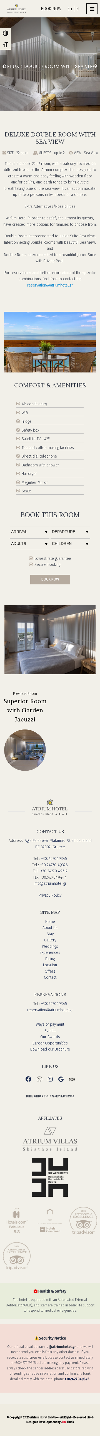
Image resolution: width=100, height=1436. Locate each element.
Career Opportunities (50, 1043)
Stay (50, 933)
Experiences (50, 952)
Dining (50, 958)
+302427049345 (54, 858)
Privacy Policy (50, 895)
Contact (50, 977)
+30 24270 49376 (54, 864)
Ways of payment (50, 1024)
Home (50, 921)
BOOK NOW (51, 8)
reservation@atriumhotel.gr (50, 285)
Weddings (50, 946)
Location (50, 964)
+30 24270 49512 (54, 870)
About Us (50, 927)
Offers (50, 971)
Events (50, 1030)
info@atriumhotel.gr (50, 883)
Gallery (50, 940)
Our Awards (50, 1036)
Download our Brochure (50, 1049)
